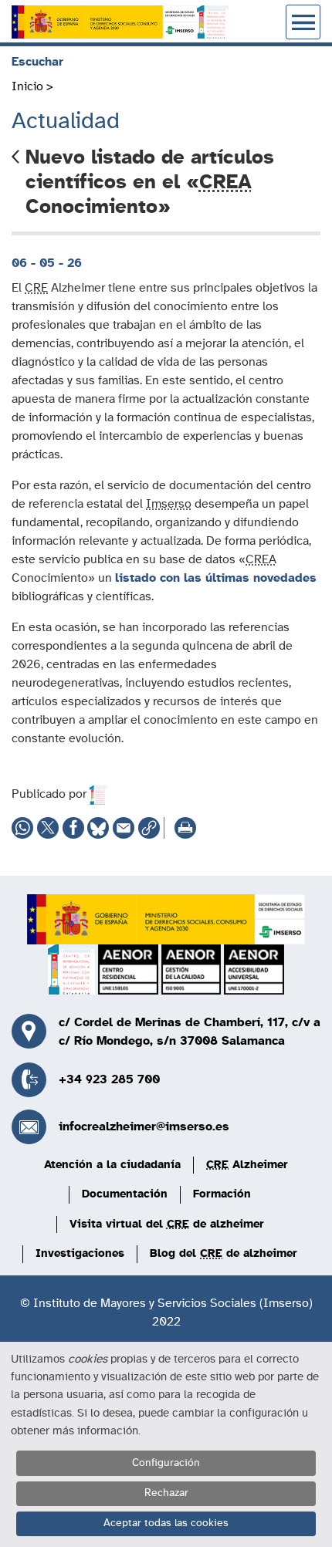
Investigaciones (80, 1253)
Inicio (27, 86)
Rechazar (166, 1493)
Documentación (125, 1194)
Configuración (166, 1462)
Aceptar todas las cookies (166, 1523)
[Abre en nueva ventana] (104, 22)
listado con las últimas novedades (216, 578)
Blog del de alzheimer (223, 1253)
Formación (222, 1194)
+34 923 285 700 (109, 1079)
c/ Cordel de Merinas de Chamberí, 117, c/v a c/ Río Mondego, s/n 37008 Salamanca (189, 1031)
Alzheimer (247, 1164)
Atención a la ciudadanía (112, 1164)
